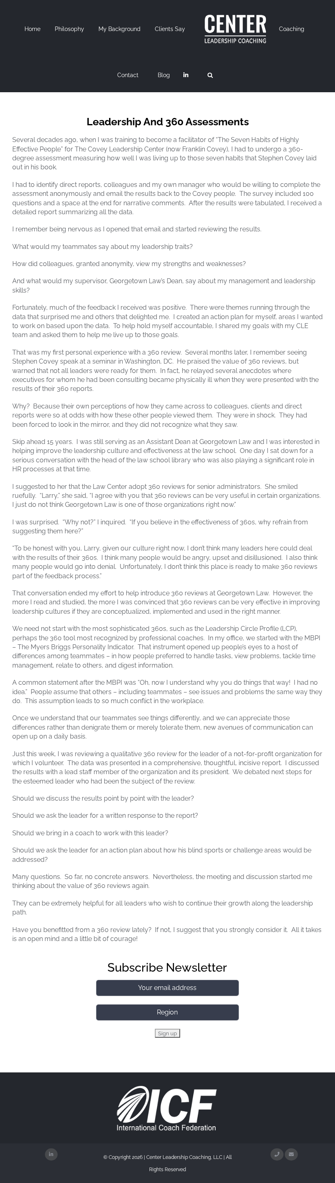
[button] (210, 75)
